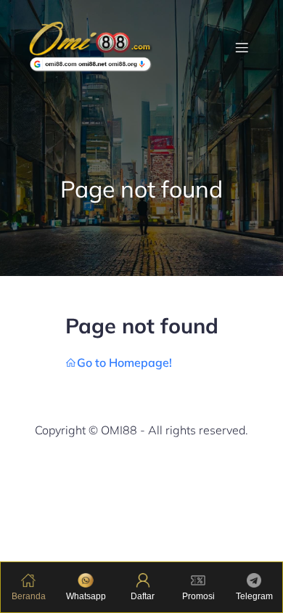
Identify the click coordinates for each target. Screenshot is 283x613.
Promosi (198, 596)
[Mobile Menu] (241, 47)
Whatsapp (86, 596)
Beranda (29, 596)
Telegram (254, 596)
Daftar (143, 596)
